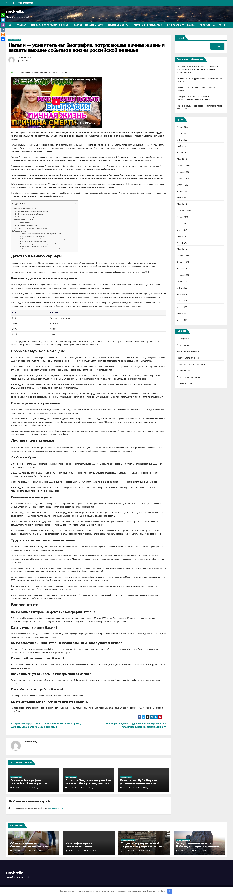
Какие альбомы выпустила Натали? (35, 241)
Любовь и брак (24, 222)
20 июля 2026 (184, 851)
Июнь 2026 (182, 140)
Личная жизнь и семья (23, 220)
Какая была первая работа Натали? (35, 246)
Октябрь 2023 (183, 281)
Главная (21, 25)
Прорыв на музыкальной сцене (30, 214)
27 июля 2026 (129, 851)
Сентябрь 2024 (184, 211)
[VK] (2, 29)
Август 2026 (182, 127)
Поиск (180, 38)
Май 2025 (181, 198)
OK (170, 891)
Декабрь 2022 (183, 294)
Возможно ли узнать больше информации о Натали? (41, 244)
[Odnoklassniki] (2, 34)
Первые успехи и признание (29, 217)
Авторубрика (207, 25)
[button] (220, 25)
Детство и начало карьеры (25, 208)
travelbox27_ (26, 58)
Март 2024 (182, 249)
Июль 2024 (182, 224)
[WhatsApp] (2, 15)
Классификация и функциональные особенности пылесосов (84, 846)
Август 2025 (182, 191)
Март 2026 (182, 159)
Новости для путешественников (49, 25)
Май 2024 (181, 236)
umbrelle (14, 12)
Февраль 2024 (183, 256)
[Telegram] (2, 19)
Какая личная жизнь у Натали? (33, 236)
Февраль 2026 (183, 166)
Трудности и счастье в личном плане (33, 228)
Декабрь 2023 (183, 269)
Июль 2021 (182, 301)
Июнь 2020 (182, 307)
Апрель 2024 (183, 243)
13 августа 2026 (20, 851)
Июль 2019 (182, 320)
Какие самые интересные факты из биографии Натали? (42, 234)
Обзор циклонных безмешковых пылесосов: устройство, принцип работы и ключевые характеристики (197, 69)
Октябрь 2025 (183, 185)
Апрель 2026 (183, 153)
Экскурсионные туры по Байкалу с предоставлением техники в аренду (197, 846)
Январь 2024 (183, 262)
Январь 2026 (183, 172)
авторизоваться (56, 808)
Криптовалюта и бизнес (181, 25)
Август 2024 (182, 217)
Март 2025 (182, 204)
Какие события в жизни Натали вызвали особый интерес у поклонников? (48, 239)
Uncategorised (14, 39)
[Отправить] (2, 39)
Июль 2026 (182, 133)
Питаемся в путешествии (148, 25)
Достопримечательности (88, 25)
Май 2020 (181, 314)
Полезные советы (118, 25)
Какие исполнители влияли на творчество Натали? (41, 249)
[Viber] (2, 24)
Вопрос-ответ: (20, 231)
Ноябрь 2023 (183, 275)
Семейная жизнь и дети (27, 225)
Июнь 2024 (182, 230)
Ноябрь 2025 (183, 178)
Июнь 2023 (182, 288)
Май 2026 (181, 146)
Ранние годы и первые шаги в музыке (33, 211)
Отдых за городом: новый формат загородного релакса (142, 845)
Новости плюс (183, 371)
